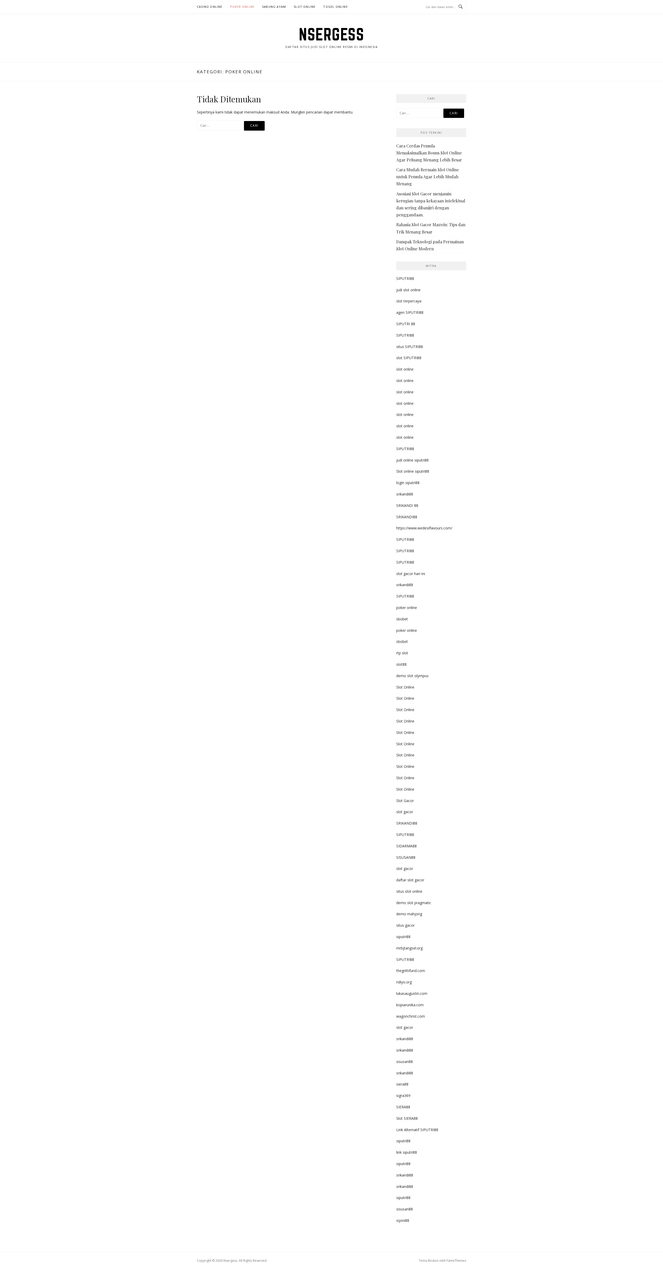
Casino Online (209, 7)
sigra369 (403, 1095)
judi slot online (408, 289)
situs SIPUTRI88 (409, 346)
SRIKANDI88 (406, 516)
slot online (405, 369)
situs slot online (409, 891)
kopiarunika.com (410, 1004)
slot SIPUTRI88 (408, 357)
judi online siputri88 (412, 460)
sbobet (402, 618)
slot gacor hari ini (410, 573)
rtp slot (402, 652)
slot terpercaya (408, 301)
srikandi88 (404, 494)
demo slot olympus (412, 675)
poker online (406, 607)
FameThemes (456, 1260)
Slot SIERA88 (407, 1118)
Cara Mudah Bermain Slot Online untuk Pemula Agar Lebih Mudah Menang (427, 176)
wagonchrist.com (410, 1016)
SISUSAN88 (405, 857)
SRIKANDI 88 (407, 505)
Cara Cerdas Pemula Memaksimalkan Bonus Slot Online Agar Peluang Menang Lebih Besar (429, 152)
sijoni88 (402, 1220)
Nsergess (331, 34)
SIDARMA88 (406, 845)
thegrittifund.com (410, 970)
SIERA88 (403, 1106)
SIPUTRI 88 (405, 323)
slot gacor (404, 811)
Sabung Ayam (274, 7)
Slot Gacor (405, 800)
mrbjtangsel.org (409, 948)
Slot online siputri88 (412, 471)
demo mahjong (409, 913)
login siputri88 (408, 482)
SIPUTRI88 (405, 278)
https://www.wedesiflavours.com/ (424, 528)
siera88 (402, 1084)
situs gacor (405, 925)
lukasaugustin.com (411, 993)
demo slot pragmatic (413, 902)
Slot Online (304, 7)
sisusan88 (404, 1061)
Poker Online (242, 7)
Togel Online (335, 7)
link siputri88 (406, 1152)
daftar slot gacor (410, 879)
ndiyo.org (404, 982)
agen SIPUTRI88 (409, 312)
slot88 (401, 664)
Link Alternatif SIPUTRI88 (417, 1129)
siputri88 (403, 936)
